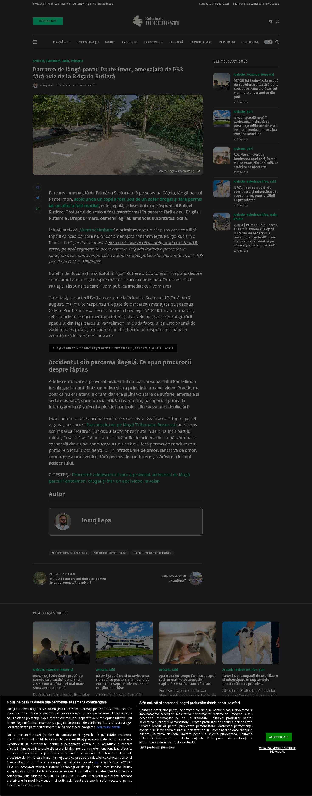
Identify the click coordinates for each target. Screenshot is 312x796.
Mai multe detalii (108, 727)
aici (96, 762)
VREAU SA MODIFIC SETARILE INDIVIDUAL (277, 749)
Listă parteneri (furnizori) (157, 747)
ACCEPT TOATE (278, 737)
